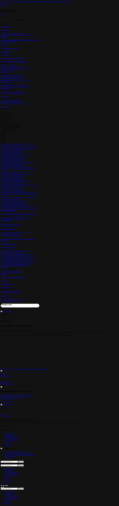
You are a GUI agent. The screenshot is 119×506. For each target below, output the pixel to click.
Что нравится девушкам (40, 369)
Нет (4, 14)
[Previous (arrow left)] (1, 487)
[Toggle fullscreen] (5, 485)
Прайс (58, 1)
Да (1, 14)
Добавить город (6, 304)
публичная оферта (10, 457)
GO (2, 6)
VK (6, 5)
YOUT (3, 5)
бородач (14, 369)
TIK (9, 416)
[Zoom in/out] (7, 485)
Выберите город (6, 1)
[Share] (3, 485)
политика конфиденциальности (14, 452)
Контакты (67, 1)
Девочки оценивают (23, 369)
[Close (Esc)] (1, 485)
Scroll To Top (5, 483)
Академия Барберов (37, 1)
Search (21, 461)
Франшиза (14, 1)
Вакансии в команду (24, 1)
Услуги (62, 1)
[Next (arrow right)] (3, 487)
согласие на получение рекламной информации (19, 455)
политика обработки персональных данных (18, 453)
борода (9, 369)
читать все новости (7, 401)
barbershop (4, 369)
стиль (31, 369)
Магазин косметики (49, 1)
